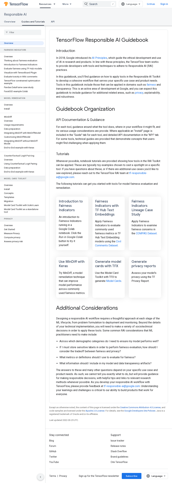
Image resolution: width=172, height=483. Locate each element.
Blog (51, 440)
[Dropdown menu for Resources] (55, 4)
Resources (45, 4)
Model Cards (113, 281)
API (53, 21)
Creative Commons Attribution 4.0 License (140, 407)
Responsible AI (15, 14)
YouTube (54, 462)
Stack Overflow (119, 451)
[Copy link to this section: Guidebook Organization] (119, 109)
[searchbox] (22, 32)
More (65, 4)
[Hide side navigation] (40, 477)
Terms (52, 476)
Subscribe (131, 475)
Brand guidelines (119, 456)
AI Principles (99, 57)
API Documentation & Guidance (80, 120)
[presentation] (108, 40)
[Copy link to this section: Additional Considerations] (122, 308)
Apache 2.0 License (94, 410)
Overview (9, 21)
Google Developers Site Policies (139, 410)
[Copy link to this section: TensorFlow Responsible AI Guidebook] (152, 40)
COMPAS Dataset (146, 233)
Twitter (53, 456)
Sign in (164, 4)
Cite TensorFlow (119, 462)
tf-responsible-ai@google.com (122, 386)
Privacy (63, 476)
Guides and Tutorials (33, 21)
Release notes (118, 446)
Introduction (65, 51)
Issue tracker (117, 440)
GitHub (151, 4)
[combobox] (99, 4)
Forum (52, 446)
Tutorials (62, 154)
